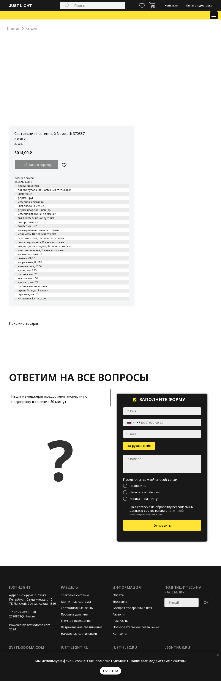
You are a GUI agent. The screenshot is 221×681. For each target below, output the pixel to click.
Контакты (120, 633)
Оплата (118, 595)
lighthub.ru (177, 647)
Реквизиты (120, 621)
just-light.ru (74, 647)
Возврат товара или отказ (132, 608)
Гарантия (119, 614)
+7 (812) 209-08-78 (22, 612)
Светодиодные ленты (77, 608)
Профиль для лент (74, 614)
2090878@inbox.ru (22, 616)
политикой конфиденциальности (156, 512)
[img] (152, 5)
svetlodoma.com (26, 647)
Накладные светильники (79, 633)
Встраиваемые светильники (81, 627)
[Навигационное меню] (214, 15)
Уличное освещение (76, 621)
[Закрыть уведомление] (218, 655)
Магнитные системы (76, 601)
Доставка (120, 601)
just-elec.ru (125, 647)
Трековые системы (75, 595)
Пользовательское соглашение (136, 627)
